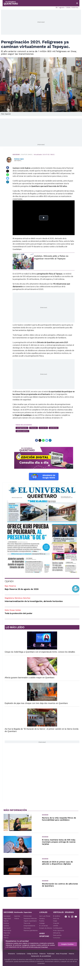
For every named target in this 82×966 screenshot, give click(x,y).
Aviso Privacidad (61, 953)
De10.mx (56, 918)
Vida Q (6, 937)
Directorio (11, 953)
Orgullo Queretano (30, 921)
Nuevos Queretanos (31, 930)
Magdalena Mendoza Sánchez (17, 598)
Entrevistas (28, 916)
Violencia (42, 953)
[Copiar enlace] (7, 182)
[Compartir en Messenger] (7, 178)
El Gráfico (56, 916)
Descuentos (57, 935)
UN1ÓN (55, 925)
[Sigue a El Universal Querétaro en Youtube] (76, 917)
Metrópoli (7, 928)
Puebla (41, 921)
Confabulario (57, 928)
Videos (16, 918)
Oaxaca (42, 918)
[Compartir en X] (7, 171)
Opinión (9, 581)
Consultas (56, 937)
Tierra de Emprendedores (29, 924)
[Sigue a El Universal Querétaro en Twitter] (69, 917)
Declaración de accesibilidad (41, 956)
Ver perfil (18, 160)
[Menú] (77, 3)
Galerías (17, 916)
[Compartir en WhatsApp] (7, 174)
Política (6, 923)
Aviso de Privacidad (41, 947)
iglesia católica (22, 431)
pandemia (53, 428)
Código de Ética (32, 953)
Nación (6, 921)
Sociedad (16, 154)
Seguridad (7, 918)
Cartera (6, 925)
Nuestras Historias (30, 918)
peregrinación (22, 428)
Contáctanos (20, 953)
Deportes (7, 933)
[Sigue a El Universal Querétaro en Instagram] (72, 917)
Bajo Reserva (10, 586)
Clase (55, 921)
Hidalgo (42, 923)
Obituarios (56, 933)
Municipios (7, 930)
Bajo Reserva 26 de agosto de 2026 (21, 589)
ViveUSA (56, 923)
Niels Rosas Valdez (13, 610)
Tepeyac (33, 428)
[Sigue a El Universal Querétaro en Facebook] (66, 917)
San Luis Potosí (44, 916)
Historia (71, 953)
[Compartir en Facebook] (7, 167)
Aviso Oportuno (58, 930)
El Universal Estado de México (45, 927)
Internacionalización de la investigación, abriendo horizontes (34, 601)
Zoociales (27, 928)
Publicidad (50, 953)
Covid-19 (43, 428)
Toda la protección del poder (18, 613)
